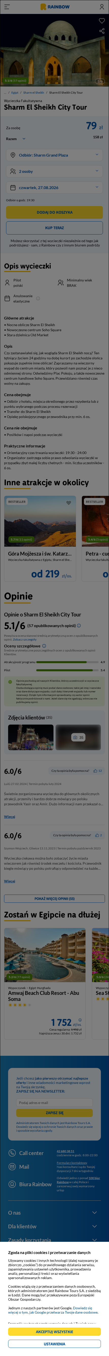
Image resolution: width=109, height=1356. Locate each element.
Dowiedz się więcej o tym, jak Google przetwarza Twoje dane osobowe (53, 1310)
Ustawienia (63, 1345)
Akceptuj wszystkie (56, 1332)
